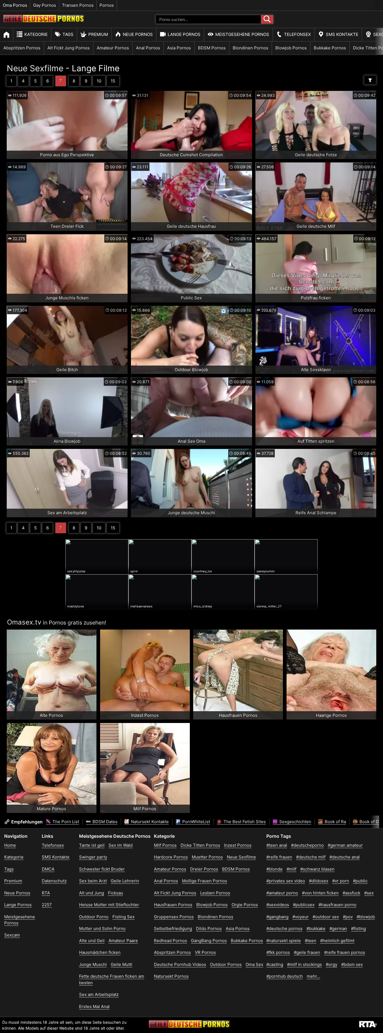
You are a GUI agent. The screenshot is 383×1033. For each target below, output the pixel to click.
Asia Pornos (179, 47)
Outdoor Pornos (226, 964)
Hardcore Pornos (171, 857)
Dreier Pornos (204, 869)
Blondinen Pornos (250, 47)
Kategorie (36, 34)
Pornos (107, 5)
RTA (46, 893)
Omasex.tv (24, 622)
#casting (274, 964)
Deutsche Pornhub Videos (180, 964)
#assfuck (351, 893)
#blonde (274, 869)
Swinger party (93, 857)
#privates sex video (285, 880)
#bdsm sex (352, 964)
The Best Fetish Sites (244, 821)
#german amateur (345, 845)
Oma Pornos (15, 5)
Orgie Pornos (245, 904)
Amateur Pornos (113, 47)
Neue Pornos (138, 34)
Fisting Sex (123, 916)
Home (10, 845)
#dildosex (318, 880)
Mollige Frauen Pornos (204, 880)
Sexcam (12, 935)
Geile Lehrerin (125, 880)
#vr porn (340, 880)
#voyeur (300, 916)
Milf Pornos (165, 845)
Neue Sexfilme (35, 68)
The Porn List (65, 821)
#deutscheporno (307, 845)
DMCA (48, 869)
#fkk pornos (278, 952)
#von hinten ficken (320, 893)
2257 (47, 904)
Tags (68, 34)
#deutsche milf (311, 857)
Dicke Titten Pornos (200, 845)
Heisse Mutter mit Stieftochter (109, 904)
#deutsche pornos (284, 928)
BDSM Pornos (212, 47)
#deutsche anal (344, 857)
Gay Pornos (44, 5)
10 (99, 81)
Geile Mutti (121, 964)
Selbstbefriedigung (173, 928)
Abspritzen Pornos (21, 47)
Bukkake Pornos (330, 47)
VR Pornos (205, 952)
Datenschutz (54, 880)
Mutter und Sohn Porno (102, 928)
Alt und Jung (91, 893)
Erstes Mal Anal (94, 1006)
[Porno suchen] (267, 19)
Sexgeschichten (294, 821)
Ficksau (115, 893)
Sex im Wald (121, 845)
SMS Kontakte (342, 34)
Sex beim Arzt (93, 880)
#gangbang (277, 916)
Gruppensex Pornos (174, 916)
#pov (348, 916)
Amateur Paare (123, 940)
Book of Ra (335, 821)
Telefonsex (297, 34)
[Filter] (370, 80)
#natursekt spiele (283, 940)
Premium (98, 34)
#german (338, 928)
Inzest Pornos (238, 845)
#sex (369, 893)
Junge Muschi (93, 964)
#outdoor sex (326, 916)
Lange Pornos (184, 34)
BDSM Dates (104, 821)
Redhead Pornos (170, 940)
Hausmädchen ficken (100, 952)
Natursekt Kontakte (149, 821)
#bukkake (316, 928)
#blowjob (366, 916)
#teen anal (276, 845)
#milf (291, 869)
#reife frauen (279, 857)
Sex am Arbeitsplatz (99, 994)
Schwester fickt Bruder (102, 869)
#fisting (358, 928)
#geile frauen (307, 952)
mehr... (313, 976)
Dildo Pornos (209, 928)
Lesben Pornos (215, 893)
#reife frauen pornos (344, 952)
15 (113, 81)
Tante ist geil (92, 845)
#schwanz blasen (317, 869)
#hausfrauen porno (337, 904)
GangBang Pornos (209, 940)
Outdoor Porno (94, 916)
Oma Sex (254, 964)
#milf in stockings (304, 964)
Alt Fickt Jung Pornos (68, 47)
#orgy (331, 964)
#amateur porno (282, 893)
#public (360, 880)
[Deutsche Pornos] (44, 20)
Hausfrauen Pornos (173, 904)
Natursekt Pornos (171, 976)
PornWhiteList (195, 821)
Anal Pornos (148, 47)
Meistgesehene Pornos (242, 34)
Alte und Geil (92, 940)
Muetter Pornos (207, 857)
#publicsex (304, 904)
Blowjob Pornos (291, 47)
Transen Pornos (78, 5)
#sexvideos (277, 904)
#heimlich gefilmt (337, 940)
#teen (310, 940)
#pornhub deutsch (284, 976)
